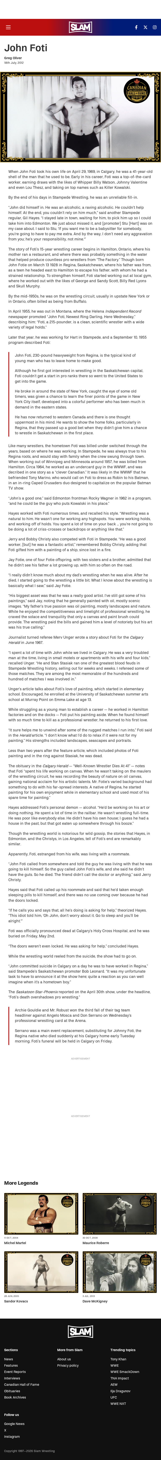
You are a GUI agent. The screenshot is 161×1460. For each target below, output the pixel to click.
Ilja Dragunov (120, 1391)
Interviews (12, 1378)
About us (64, 1359)
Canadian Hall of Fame (21, 1385)
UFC (113, 1397)
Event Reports (15, 1372)
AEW (114, 1385)
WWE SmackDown (124, 1372)
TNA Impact (119, 1378)
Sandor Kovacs (16, 1301)
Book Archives (15, 1397)
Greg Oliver (13, 58)
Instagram (12, 1437)
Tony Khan (118, 1359)
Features (11, 1365)
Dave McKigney (95, 1301)
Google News (14, 1424)
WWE (114, 1365)
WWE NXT (118, 1404)
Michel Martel (15, 1243)
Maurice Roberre (96, 1243)
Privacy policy (68, 1365)
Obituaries (12, 1391)
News (8, 1359)
